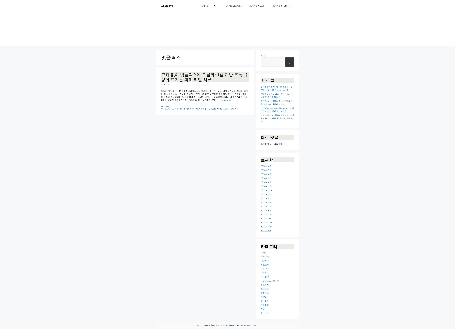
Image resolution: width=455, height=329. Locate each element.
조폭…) (222, 109)
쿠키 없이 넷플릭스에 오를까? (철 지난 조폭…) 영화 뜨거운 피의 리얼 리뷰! (204, 77)
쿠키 (232, 109)
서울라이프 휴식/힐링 (280, 6)
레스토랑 (265, 265)
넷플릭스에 (179, 109)
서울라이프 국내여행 (208, 6)
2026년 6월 (266, 174)
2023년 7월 (266, 206)
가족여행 (265, 257)
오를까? (216, 109)
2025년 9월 (266, 198)
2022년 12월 (266, 222)
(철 (165, 109)
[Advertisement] (227, 29)
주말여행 (265, 305)
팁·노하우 (265, 313)
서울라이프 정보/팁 (256, 6)
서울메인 (167, 6)
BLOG (263, 253)
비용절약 (265, 277)
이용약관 (254, 325)
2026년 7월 (266, 170)
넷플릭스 (170, 109)
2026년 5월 (266, 178)
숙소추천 (265, 285)
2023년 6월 (266, 210)
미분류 (166, 106)
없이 (206, 109)
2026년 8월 (266, 166)
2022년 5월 (266, 230)
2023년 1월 (266, 218)
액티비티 (265, 289)
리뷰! (192, 109)
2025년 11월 (266, 190)
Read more (226, 100)
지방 (263, 309)
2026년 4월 (266, 182)
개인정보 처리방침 (243, 325)
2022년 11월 (266, 226)
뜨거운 (186, 109)
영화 (210, 109)
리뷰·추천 (265, 269)
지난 (228, 109)
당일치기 (265, 261)
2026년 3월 (266, 186)
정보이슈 (265, 301)
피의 (236, 109)
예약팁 (264, 297)
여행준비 (265, 293)
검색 (263, 56)
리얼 (196, 109)
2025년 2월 (266, 202)
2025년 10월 (266, 194)
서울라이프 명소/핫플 (232, 6)
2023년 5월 (266, 214)
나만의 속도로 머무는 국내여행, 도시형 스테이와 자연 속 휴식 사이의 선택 (277, 118)
